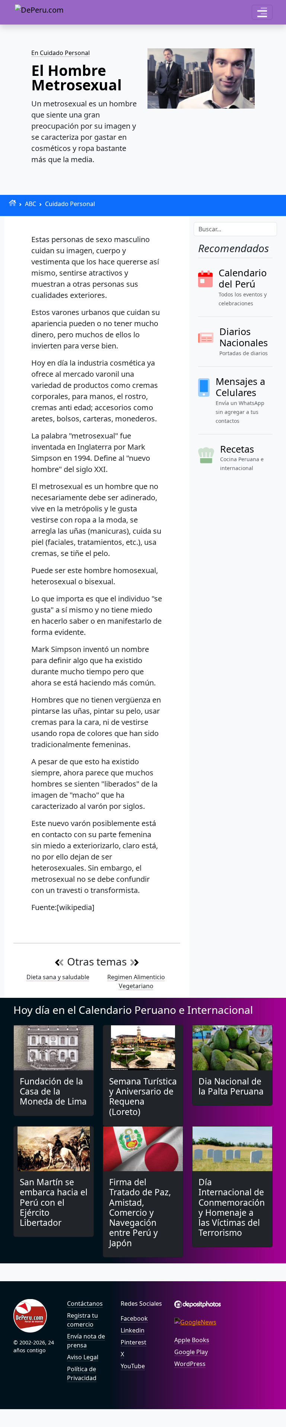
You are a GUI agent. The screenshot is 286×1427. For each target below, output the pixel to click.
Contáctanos (85, 1303)
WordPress (190, 1364)
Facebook (134, 1318)
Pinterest (133, 1342)
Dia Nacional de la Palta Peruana (231, 1086)
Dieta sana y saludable (57, 977)
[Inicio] (12, 202)
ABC (30, 204)
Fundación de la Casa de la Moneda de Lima (53, 1091)
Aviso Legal (82, 1357)
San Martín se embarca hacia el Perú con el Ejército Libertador (54, 1202)
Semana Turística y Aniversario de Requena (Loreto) (143, 1097)
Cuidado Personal (70, 204)
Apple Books (191, 1340)
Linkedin (132, 1330)
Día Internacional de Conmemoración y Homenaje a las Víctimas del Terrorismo (231, 1207)
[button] (262, 12)
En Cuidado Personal (60, 53)
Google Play (191, 1352)
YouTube (133, 1366)
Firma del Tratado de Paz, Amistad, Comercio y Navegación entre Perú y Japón (140, 1212)
